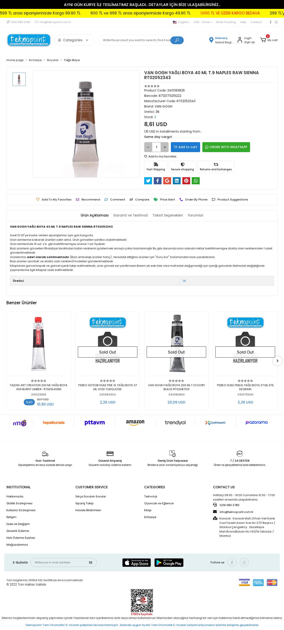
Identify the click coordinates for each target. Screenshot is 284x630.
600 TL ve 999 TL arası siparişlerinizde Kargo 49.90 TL (129, 13)
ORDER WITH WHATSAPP (228, 147)
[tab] (95, 215)
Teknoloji (150, 496)
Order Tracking (226, 22)
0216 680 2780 (229, 505)
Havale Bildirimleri (88, 510)
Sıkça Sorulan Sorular (90, 496)
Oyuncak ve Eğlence (159, 503)
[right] (278, 361)
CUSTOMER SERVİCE (91, 487)
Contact (256, 22)
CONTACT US (224, 487)
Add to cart (187, 147)
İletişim (11, 517)
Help (243, 22)
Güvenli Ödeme (17, 531)
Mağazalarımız (17, 545)
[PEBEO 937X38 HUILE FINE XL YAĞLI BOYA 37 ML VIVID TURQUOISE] (107, 345)
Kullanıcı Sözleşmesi (21, 510)
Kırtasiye (150, 517)
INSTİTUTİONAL (18, 487)
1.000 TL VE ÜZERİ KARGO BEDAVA (218, 13)
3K (184, 281)
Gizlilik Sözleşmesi (19, 503)
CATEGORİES (154, 487)
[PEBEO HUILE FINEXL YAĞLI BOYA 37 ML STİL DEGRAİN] (245, 345)
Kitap (148, 510)
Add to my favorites (162, 156)
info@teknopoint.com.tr (236, 512)
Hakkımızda (14, 496)
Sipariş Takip (84, 503)
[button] (268, 40)
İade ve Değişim (18, 524)
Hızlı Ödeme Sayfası (20, 538)
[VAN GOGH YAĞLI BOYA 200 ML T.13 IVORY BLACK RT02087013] (176, 345)
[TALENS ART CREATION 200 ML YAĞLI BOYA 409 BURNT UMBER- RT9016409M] (38, 345)
